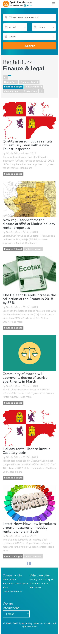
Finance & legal (13, 86)
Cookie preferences (12, 591)
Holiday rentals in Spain (41, 579)
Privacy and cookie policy (15, 583)
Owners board (12, 91)
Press (5, 587)
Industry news (33, 249)
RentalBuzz (10, 82)
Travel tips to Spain (39, 583)
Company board (29, 82)
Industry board (33, 86)
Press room (30, 91)
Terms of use (9, 579)
